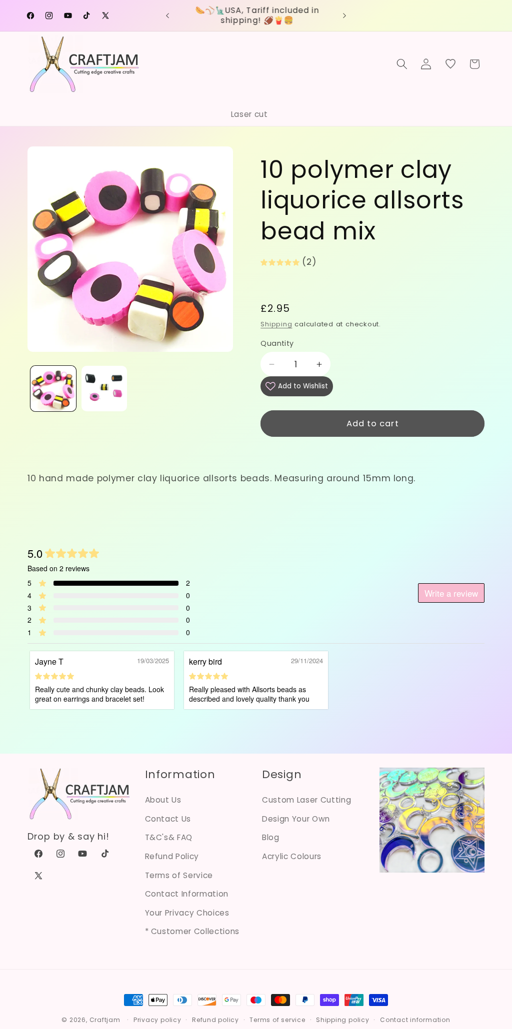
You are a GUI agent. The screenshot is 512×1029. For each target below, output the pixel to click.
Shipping (276, 324)
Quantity (277, 343)
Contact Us (168, 819)
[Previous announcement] (167, 15)
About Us (163, 800)
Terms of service (277, 1020)
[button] (402, 64)
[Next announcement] (345, 15)
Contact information (415, 1020)
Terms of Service (179, 875)
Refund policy (215, 1020)
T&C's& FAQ (169, 837)
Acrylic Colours (292, 856)
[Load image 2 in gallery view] (104, 388)
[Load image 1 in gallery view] (53, 388)
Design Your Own (296, 819)
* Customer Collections (192, 931)
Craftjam (105, 1020)
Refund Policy (172, 856)
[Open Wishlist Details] (450, 64)
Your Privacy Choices (187, 913)
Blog (271, 837)
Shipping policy (343, 1020)
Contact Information (187, 894)
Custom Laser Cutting (306, 800)
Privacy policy (158, 1020)
